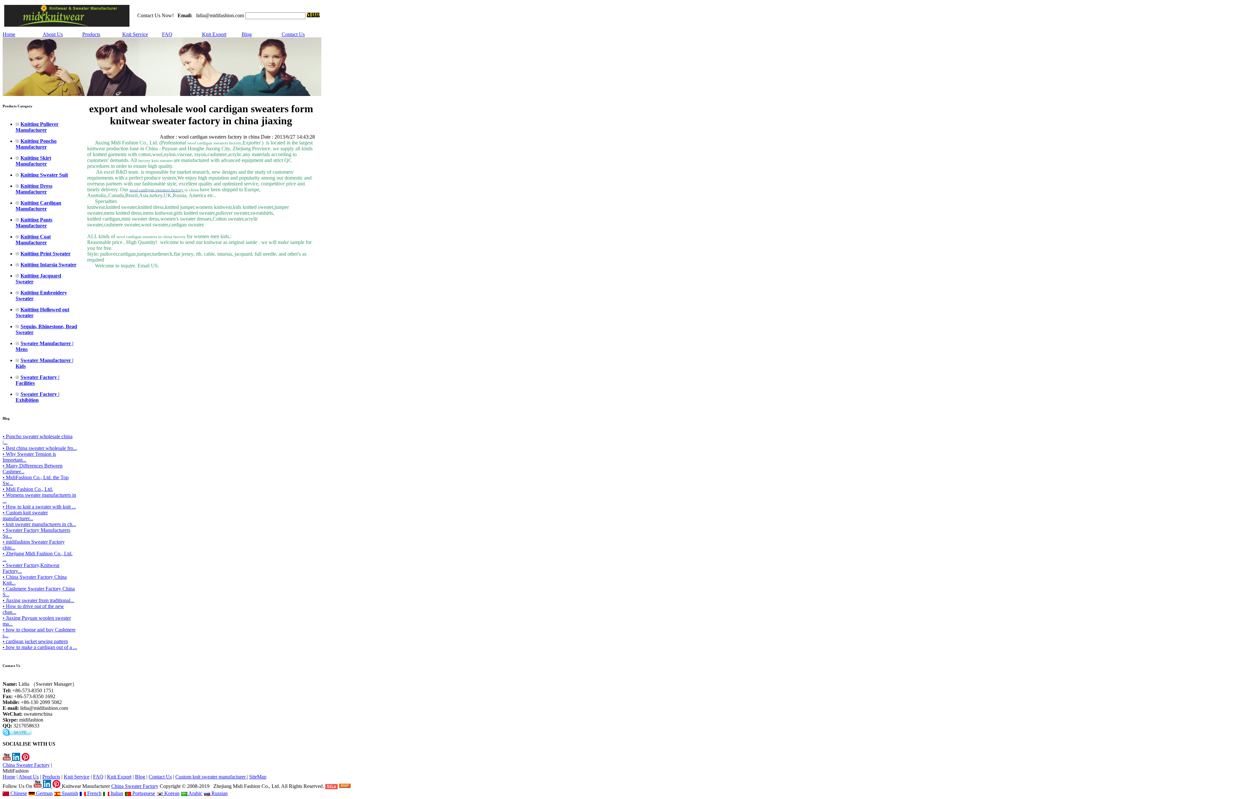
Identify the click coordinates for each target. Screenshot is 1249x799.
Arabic (194, 793)
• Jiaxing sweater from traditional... (38, 600)
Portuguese (143, 793)
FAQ (167, 34)
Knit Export (214, 34)
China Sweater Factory (26, 765)
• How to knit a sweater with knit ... (39, 506)
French (93, 793)
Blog (247, 34)
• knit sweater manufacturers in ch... (39, 524)
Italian (116, 793)
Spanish (69, 793)
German (44, 793)
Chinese (18, 793)
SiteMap (257, 776)
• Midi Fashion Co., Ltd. (28, 489)
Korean (171, 793)
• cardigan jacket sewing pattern (35, 641)
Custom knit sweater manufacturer (211, 776)
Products (91, 34)
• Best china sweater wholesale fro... (40, 448)
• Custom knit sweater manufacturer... (25, 515)
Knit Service (135, 34)
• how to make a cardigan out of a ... (40, 647)
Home (9, 34)
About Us (53, 34)
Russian (219, 793)
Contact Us (293, 34)
